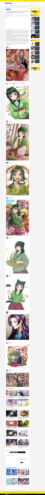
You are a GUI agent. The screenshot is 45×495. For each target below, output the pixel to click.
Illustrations (12, 5)
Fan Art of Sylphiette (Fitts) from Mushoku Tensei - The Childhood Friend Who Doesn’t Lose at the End (23, 447)
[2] (17, 367)
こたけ (10, 238)
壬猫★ (10, 342)
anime (11, 455)
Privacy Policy (24, 494)
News (37, 5)
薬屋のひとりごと (11, 162)
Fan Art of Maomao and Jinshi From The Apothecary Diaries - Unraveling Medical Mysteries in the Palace (18, 7)
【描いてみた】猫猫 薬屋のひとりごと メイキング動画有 (17, 83)
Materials (28, 5)
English (20, 492)
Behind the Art (24, 5)
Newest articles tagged (10, 388)
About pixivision (9, 492)
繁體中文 (25, 492)
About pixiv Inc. (11, 494)
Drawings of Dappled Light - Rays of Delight (23, 427)
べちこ (10, 163)
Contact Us (18, 494)
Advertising (21, 494)
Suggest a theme (14, 492)
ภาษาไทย (31, 492)
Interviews (31, 5)
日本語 (38, 492)
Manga (15, 5)
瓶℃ (9, 343)
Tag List (7, 5)
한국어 (28, 492)
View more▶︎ (26, 487)
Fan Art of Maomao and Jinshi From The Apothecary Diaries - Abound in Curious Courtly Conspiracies (23, 418)
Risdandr (10, 122)
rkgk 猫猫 (10, 237)
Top (5, 7)
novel (9, 455)
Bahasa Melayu (34, 492)
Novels (17, 5)
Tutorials (21, 5)
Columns (34, 5)
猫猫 (9, 275)
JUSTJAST (10, 198)
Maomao (10, 121)
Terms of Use (14, 494)
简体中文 (23, 492)
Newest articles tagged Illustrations (11, 467)
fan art (7, 455)
